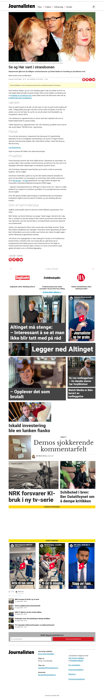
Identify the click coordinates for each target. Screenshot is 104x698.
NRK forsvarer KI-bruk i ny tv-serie (27, 599)
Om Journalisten (74, 665)
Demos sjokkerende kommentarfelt (27, 606)
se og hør (12, 255)
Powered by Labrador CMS (52, 695)
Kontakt (69, 7)
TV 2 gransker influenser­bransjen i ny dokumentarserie (34, 625)
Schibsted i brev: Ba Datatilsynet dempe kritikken (32, 619)
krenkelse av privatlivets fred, (21, 95)
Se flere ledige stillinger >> (52, 292)
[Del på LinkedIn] (87, 79)
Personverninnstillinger (76, 679)
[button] (10, 268)
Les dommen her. (15, 147)
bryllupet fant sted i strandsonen (20, 98)
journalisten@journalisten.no (48, 668)
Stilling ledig (58, 7)
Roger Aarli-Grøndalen (46, 654)
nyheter (19, 255)
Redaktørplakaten (77, 660)
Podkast (48, 7)
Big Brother (17, 181)
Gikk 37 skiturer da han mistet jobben (28, 612)
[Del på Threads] (90, 79)
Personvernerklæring (75, 670)
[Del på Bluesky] (93, 79)
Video (40, 7)
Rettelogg (72, 674)
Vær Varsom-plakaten (76, 658)
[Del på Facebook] (83, 79)
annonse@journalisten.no (47, 675)
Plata (26, 181)
